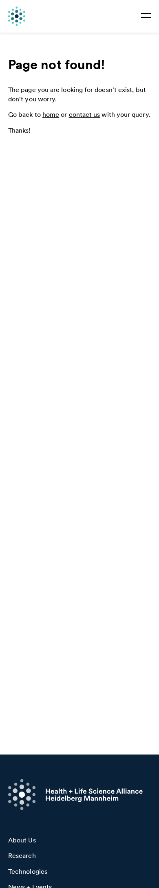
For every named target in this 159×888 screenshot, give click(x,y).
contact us (84, 114)
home (50, 114)
